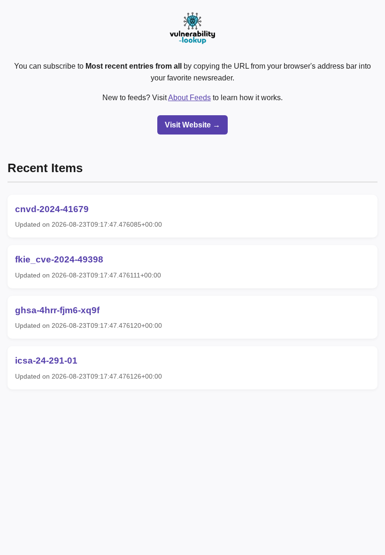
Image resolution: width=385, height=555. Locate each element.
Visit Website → (192, 125)
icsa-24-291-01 (46, 360)
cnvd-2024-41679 (52, 209)
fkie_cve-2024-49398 (59, 259)
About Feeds (189, 98)
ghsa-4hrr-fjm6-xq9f (57, 310)
